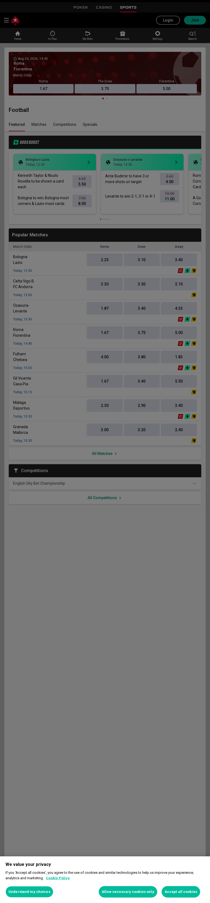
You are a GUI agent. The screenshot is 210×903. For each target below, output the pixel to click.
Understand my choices (29, 892)
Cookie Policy (58, 878)
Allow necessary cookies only (128, 892)
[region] (105, 879)
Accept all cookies (181, 892)
